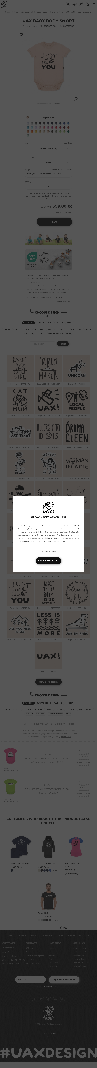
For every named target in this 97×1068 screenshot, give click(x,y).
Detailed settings (48, 551)
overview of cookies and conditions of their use (49, 541)
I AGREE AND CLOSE (48, 560)
